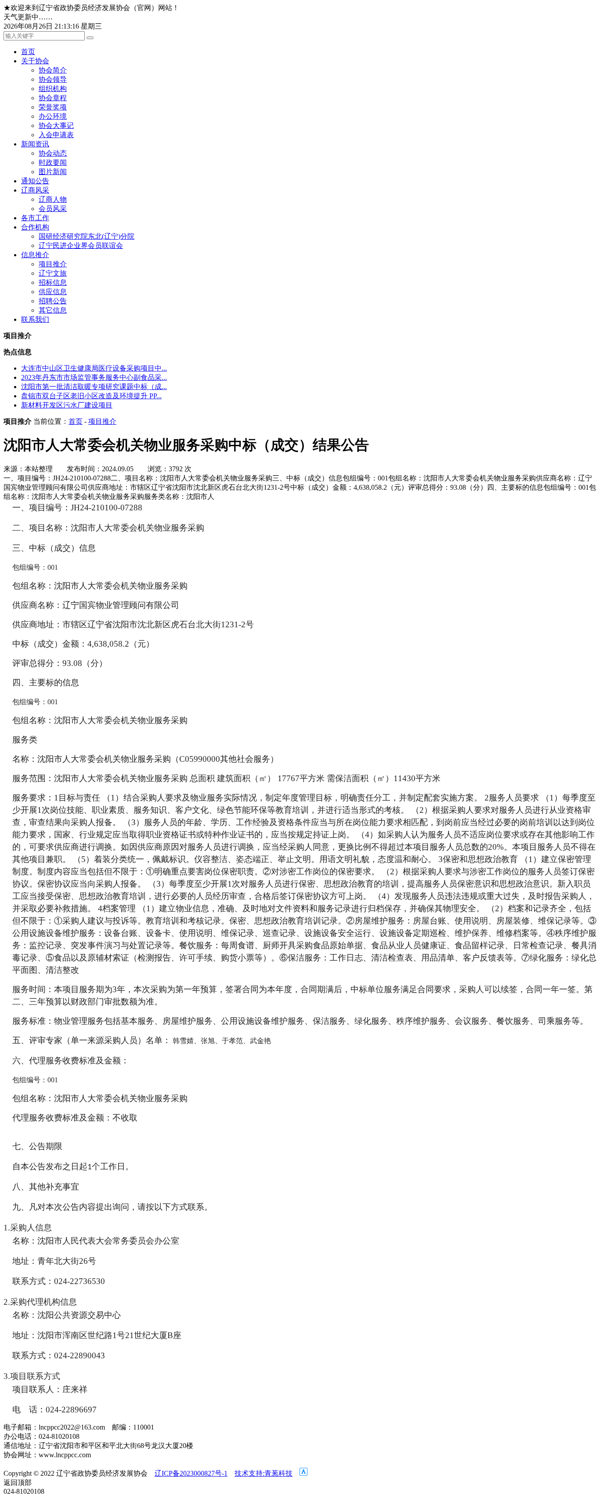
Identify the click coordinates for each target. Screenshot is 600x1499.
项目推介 (53, 264)
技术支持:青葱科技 (264, 1473)
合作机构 (35, 227)
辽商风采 (35, 190)
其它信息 (53, 310)
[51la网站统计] (303, 1473)
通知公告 (35, 181)
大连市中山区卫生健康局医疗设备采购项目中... (94, 368)
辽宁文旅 (53, 273)
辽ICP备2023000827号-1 (191, 1473)
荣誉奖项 (53, 107)
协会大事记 (56, 125)
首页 (28, 51)
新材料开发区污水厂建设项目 (66, 405)
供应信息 (53, 291)
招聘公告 (53, 301)
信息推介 (35, 254)
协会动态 (53, 153)
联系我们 (35, 319)
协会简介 (53, 70)
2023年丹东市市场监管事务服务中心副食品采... (94, 377)
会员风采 (53, 208)
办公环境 (53, 116)
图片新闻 (53, 171)
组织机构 (53, 88)
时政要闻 (53, 162)
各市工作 (35, 218)
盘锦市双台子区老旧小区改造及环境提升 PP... (91, 396)
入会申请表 (56, 134)
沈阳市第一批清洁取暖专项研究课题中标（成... (94, 386)
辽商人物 (53, 199)
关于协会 (35, 61)
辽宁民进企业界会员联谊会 (81, 245)
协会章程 (53, 98)
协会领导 (53, 79)
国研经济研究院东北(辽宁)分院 (86, 236)
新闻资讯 (35, 144)
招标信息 (53, 282)
